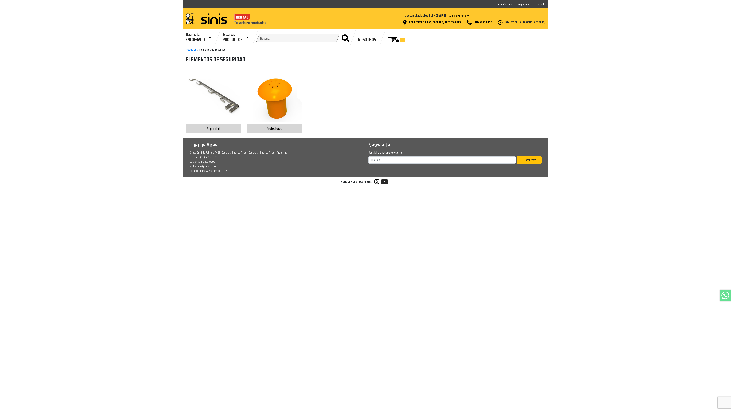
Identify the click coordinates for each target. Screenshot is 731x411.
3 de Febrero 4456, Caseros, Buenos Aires (435, 22)
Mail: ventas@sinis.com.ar (203, 166)
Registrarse (524, 4)
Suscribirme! (529, 160)
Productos (191, 49)
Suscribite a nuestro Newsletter (385, 152)
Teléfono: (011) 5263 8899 (203, 157)
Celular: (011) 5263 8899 (202, 161)
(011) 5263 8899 (482, 22)
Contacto (540, 4)
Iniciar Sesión (505, 4)
